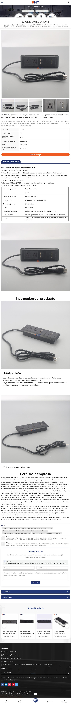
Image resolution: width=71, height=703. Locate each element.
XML (2, 694)
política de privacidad (11, 694)
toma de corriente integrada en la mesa (40, 528)
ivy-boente (11, 661)
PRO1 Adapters (14, 696)
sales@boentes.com (13, 655)
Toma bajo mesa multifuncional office (14, 528)
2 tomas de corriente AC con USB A (14, 531)
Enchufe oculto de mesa (24, 25)
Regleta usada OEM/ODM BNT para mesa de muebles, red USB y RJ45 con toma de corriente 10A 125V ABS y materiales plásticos (44, 632)
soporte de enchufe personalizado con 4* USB (47, 533)
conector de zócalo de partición (37, 531)
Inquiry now (34, 154)
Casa (13, 25)
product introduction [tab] (10, 162)
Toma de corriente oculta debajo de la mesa (16, 533)
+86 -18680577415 (11, 652)
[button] (67, 626)
